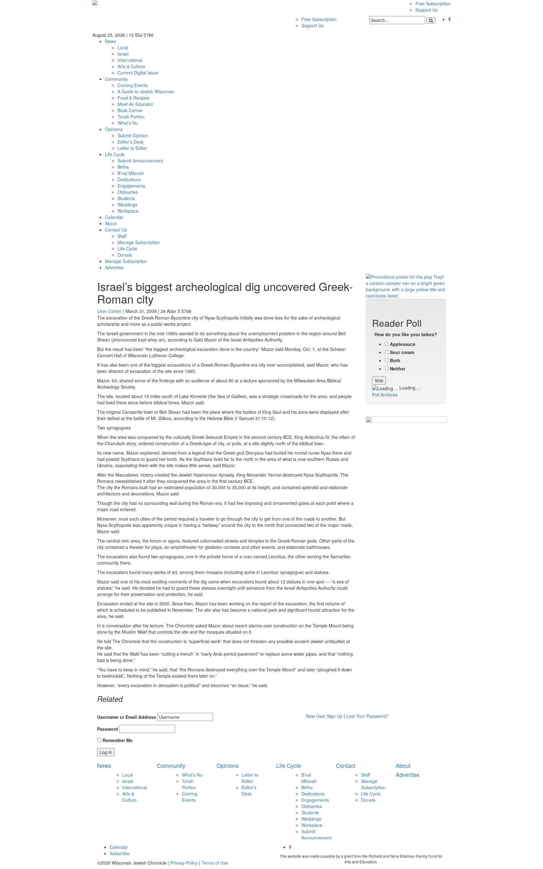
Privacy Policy (184, 863)
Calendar (114, 217)
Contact (345, 765)
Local (123, 47)
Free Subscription (433, 3)
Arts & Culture (131, 66)
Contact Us (116, 230)
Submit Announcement (140, 160)
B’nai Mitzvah (131, 173)
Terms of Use (214, 863)
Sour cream (402, 352)
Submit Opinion (133, 135)
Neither (397, 368)
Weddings (127, 204)
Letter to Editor (132, 148)
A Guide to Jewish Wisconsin (146, 91)
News (110, 41)
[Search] (431, 20)
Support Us (426, 10)
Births (123, 167)
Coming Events (133, 85)
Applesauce (402, 344)
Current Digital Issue (138, 72)
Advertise (114, 267)
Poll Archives (385, 394)
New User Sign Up (324, 716)
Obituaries (128, 192)
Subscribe (119, 853)
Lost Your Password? (367, 716)
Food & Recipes (133, 98)
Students (126, 198)
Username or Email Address (126, 717)
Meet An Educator (135, 104)
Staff (122, 236)
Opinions (114, 129)
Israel (123, 54)
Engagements (131, 186)
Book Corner (130, 110)
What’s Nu (128, 123)
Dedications (129, 179)
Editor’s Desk (131, 142)
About (111, 223)
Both (395, 360)
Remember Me (117, 740)
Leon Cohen (109, 311)
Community (116, 79)
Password (107, 729)
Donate (125, 255)
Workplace (128, 211)
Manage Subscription (139, 242)
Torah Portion (131, 116)
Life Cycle (114, 154)
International (130, 60)
